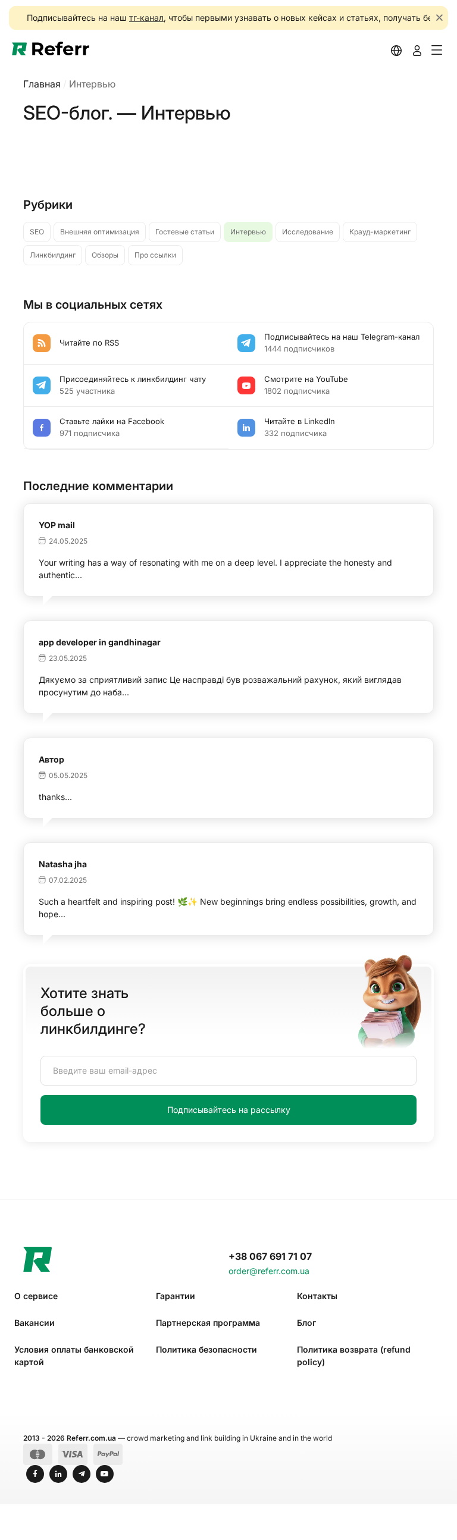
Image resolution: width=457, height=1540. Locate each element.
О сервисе (36, 1296)
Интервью (248, 231)
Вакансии (34, 1323)
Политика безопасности (206, 1349)
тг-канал (146, 17)
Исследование (307, 231)
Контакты (317, 1296)
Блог (306, 1323)
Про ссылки (155, 254)
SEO (37, 231)
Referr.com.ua (91, 1438)
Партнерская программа (208, 1323)
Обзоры (105, 254)
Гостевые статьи (184, 231)
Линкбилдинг (53, 254)
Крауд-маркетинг (380, 231)
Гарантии (175, 1296)
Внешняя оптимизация (99, 231)
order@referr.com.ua (268, 1271)
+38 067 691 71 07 (270, 1256)
